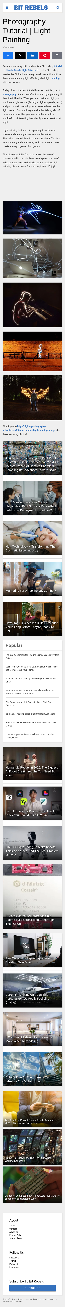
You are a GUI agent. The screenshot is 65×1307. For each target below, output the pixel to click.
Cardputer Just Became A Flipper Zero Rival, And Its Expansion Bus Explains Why (32, 1197)
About (12, 1225)
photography (9, 94)
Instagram (14, 1267)
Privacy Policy (15, 1235)
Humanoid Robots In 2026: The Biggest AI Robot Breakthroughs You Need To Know (32, 771)
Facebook (14, 1257)
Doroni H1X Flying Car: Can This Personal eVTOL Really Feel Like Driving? (27, 998)
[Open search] (59, 6)
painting (55, 78)
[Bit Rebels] (29, 10)
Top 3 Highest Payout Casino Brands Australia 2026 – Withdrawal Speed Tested (29, 1122)
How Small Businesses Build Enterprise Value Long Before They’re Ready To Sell (32, 627)
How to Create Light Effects (21, 70)
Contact (13, 1229)
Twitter (12, 1261)
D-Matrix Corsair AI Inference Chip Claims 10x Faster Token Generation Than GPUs (30, 920)
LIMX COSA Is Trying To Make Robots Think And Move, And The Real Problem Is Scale (32, 851)
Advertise (13, 1232)
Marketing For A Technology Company (31, 590)
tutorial (58, 66)
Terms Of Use (15, 1238)
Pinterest (13, 1264)
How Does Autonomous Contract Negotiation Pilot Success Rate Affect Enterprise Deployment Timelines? (31, 506)
